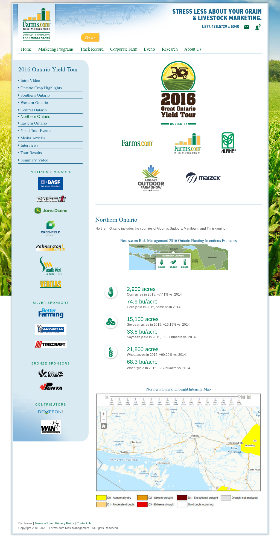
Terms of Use (44, 523)
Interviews (29, 145)
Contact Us (84, 523)
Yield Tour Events (36, 130)
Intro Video (30, 80)
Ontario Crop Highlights (41, 87)
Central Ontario (34, 109)
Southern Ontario (35, 95)
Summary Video (34, 160)
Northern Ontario (35, 116)
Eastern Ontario (34, 123)
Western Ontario (34, 102)
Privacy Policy (64, 523)
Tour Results (31, 152)
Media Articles (33, 137)
